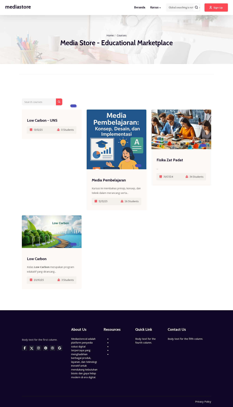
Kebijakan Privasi (120, 350)
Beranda (139, 7)
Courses (122, 35)
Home (110, 35)
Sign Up (218, 7)
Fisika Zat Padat (170, 160)
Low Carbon (37, 258)
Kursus (154, 7)
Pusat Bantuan (118, 346)
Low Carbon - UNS (42, 120)
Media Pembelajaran (109, 180)
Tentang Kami (118, 342)
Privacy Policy (203, 401)
